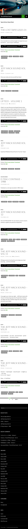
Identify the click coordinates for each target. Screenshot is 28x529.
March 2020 (3, 459)
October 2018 (4, 471)
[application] (14, 37)
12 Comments (16, 256)
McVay (17, 132)
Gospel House (4, 132)
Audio (3, 32)
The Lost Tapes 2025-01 (14, 29)
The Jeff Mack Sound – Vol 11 (14, 252)
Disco (10, 56)
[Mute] (21, 37)
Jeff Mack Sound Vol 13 (13, 144)
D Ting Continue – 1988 (11, 180)
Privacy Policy (3, 527)
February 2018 (4, 478)
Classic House (4, 56)
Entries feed (3, 516)
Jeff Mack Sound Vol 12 (13, 213)
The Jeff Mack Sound (6, 16)
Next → (17, 399)
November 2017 (4, 481)
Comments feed (4, 518)
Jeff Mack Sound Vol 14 (13, 69)
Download (17, 49)
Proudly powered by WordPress (12, 527)
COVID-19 (11, 131)
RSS (6, 51)
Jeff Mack (18, 168)
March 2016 (3, 483)
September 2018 (4, 473)
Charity (2, 437)
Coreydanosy (3, 440)
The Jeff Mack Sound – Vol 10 (14, 288)
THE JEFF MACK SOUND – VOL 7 (14, 364)
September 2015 (4, 488)
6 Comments (12, 103)
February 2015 (4, 491)
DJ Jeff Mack (15, 56)
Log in (2, 513)
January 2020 (3, 461)
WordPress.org (4, 521)
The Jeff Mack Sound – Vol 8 (14, 328)
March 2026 (3, 454)
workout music (11, 241)
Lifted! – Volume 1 (11, 101)
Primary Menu (26, 16)
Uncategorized (4, 176)
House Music (15, 90)
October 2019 (4, 466)
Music (2, 27)
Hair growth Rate (4, 445)
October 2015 (4, 486)
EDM (14, 239)
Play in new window (9, 49)
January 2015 (3, 493)
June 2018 (3, 476)
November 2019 (4, 463)
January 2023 (3, 456)
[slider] (25, 37)
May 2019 (3, 468)
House (21, 56)
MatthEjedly (3, 442)
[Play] (2, 37)
